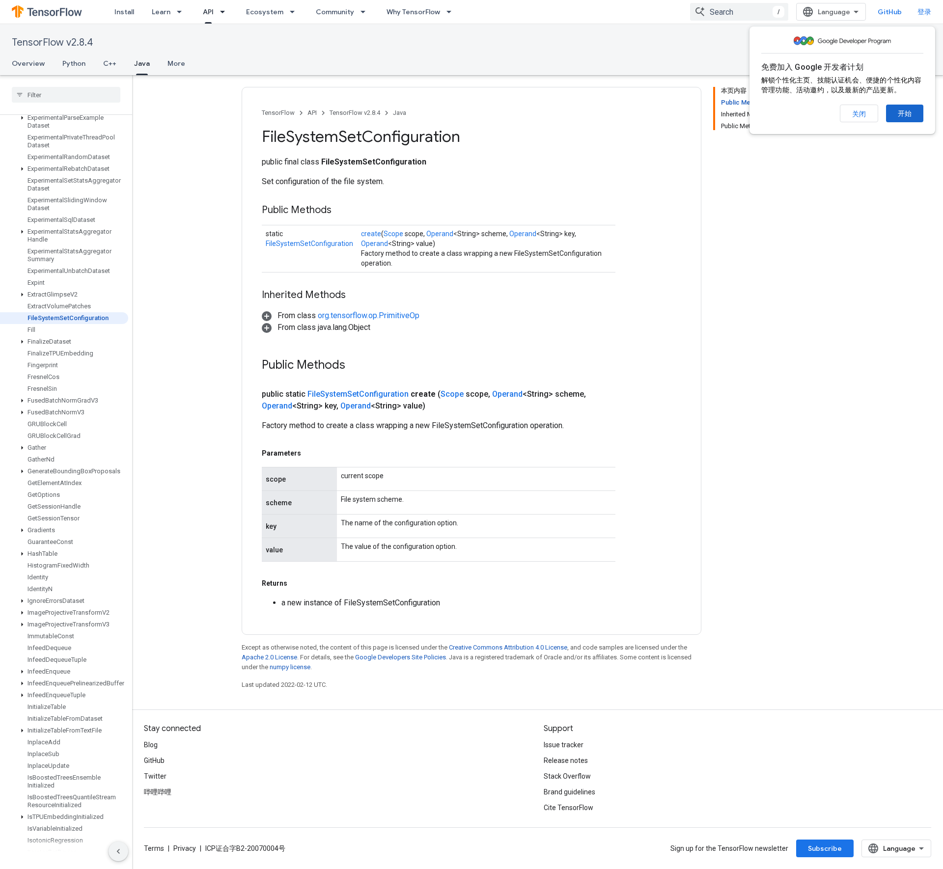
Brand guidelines (569, 792)
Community (335, 11)
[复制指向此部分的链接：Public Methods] (341, 211)
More (176, 63)
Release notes (566, 760)
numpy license (290, 667)
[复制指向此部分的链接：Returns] (297, 583)
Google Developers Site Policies (400, 657)
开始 (905, 113)
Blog (151, 745)
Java (142, 63)
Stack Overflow (567, 776)
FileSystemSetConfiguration (309, 243)
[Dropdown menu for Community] (366, 12)
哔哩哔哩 (157, 792)
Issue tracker (563, 745)
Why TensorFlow (413, 11)
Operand (439, 234)
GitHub (890, 11)
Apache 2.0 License (269, 657)
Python (73, 63)
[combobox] (739, 12)
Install (124, 11)
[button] (64, 122)
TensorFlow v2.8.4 (52, 42)
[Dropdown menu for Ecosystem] (295, 12)
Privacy (184, 848)
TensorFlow (278, 112)
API (208, 11)
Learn (161, 11)
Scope (393, 234)
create (371, 234)
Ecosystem (264, 11)
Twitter (155, 776)
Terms (154, 848)
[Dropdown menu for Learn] (182, 12)
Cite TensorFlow (568, 808)
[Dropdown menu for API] (225, 12)
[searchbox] (66, 95)
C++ (109, 63)
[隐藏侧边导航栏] (118, 851)
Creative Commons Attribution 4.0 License (508, 647)
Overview (28, 63)
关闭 (859, 113)
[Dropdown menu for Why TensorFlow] (452, 12)
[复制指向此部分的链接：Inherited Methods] (355, 295)
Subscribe (825, 848)
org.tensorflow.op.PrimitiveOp (368, 315)
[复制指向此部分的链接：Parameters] (311, 453)
